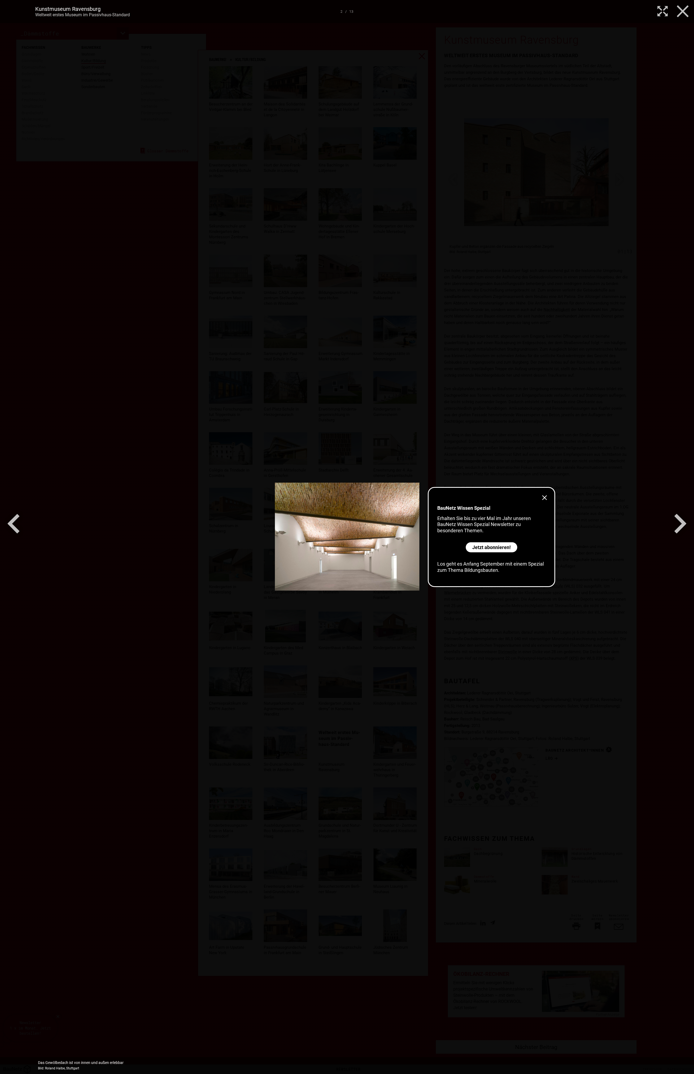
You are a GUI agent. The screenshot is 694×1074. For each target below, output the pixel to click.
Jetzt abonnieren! (491, 547)
